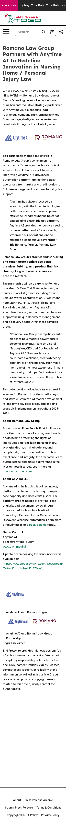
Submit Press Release (19, 807)
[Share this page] (61, 31)
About (17, 800)
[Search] (43, 32)
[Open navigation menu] (6, 31)
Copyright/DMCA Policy (22, 815)
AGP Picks (9, 5)
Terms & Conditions (48, 807)
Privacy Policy (50, 815)
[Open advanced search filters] (52, 32)
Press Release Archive (38, 800)
